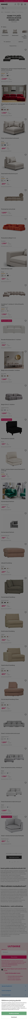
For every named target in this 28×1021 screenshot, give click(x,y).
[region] (14, 1009)
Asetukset (14, 1017)
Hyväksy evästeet (14, 1013)
